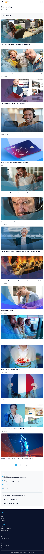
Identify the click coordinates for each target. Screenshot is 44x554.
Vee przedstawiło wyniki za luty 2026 (10, 499)
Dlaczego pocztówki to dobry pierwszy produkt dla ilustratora (14, 485)
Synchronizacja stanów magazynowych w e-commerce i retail (14, 495)
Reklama (2, 536)
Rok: (3, 15)
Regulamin (3, 547)
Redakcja (2, 516)
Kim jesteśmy (3, 514)
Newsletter (3, 520)
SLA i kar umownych (4, 530)
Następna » (26, 465)
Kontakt (2, 518)
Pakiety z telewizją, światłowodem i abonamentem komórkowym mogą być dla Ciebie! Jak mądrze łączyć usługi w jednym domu (21, 490)
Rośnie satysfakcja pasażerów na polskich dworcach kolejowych (14, 477)
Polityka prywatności (5, 545)
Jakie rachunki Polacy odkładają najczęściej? (11, 481)
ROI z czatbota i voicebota (6, 528)
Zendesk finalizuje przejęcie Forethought (10, 503)
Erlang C (2, 526)
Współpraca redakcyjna (5, 538)
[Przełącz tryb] (41, 2)
